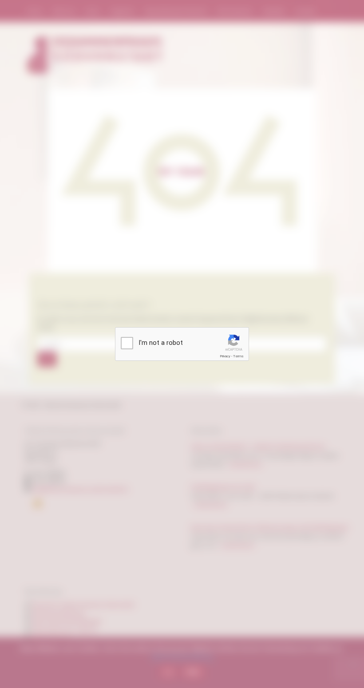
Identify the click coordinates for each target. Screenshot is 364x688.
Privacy (225, 356)
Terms (238, 356)
